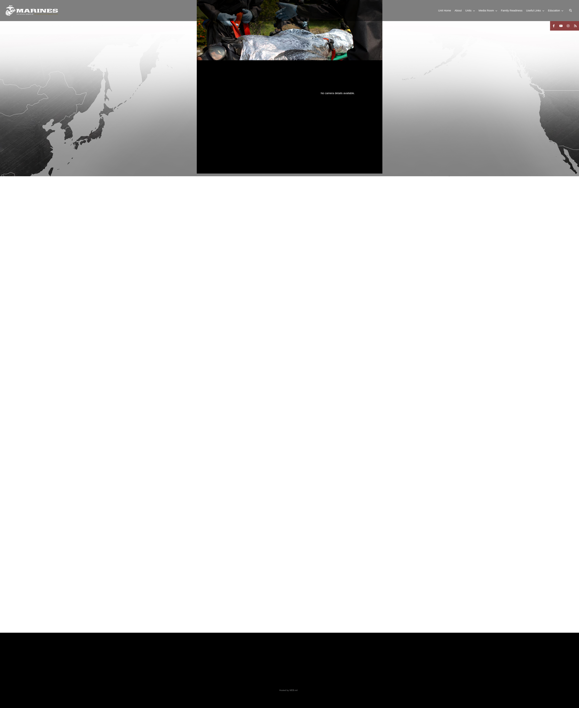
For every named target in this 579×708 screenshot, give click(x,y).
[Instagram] (568, 26)
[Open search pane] (570, 10)
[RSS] (575, 26)
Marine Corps (221, 659)
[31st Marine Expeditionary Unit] (31, 10)
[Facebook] (553, 26)
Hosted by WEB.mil (288, 690)
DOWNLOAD (231, 138)
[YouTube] (561, 26)
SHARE (256, 138)
